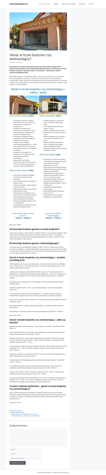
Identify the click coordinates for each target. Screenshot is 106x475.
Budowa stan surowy (44, 4)
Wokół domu (82, 4)
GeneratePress (65, 472)
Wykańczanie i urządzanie (69, 4)
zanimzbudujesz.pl (19, 4)
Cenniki (91, 4)
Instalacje (56, 4)
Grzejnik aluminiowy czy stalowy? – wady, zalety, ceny (25, 415)
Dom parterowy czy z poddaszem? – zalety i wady (24, 414)
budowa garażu (20, 412)
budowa (13, 412)
